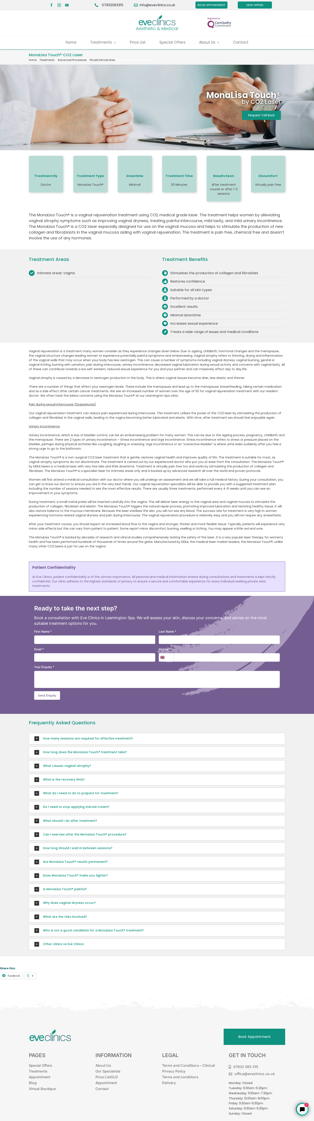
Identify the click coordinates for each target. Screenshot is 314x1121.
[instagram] (59, 5)
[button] (157, 738)
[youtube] (67, 5)
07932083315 (112, 5)
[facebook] (51, 5)
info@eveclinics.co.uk (157, 5)
